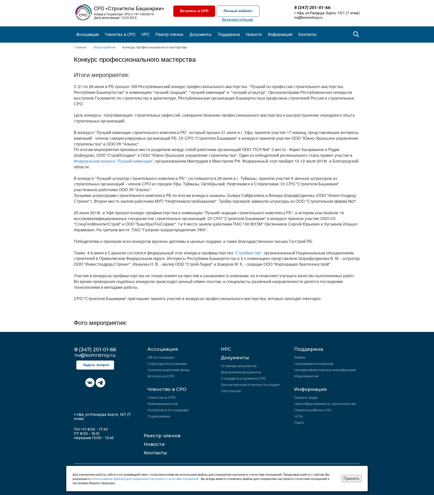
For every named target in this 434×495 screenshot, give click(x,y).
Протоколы (231, 391)
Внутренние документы (241, 372)
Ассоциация (162, 349)
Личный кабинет (238, 11)
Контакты (307, 34)
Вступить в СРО (194, 11)
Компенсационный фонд (168, 370)
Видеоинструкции (237, 19)
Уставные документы (238, 366)
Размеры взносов (162, 404)
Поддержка (308, 349)
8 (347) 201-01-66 (312, 7)
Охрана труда (306, 397)
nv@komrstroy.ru (308, 17)
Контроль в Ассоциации (168, 410)
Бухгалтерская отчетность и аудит (250, 385)
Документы (235, 358)
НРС (145, 34)
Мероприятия (306, 376)
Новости (154, 444)
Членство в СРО (166, 389)
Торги (299, 422)
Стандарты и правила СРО (243, 378)
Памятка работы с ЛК (312, 410)
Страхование (158, 416)
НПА (298, 416)
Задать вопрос (96, 365)
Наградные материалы (313, 364)
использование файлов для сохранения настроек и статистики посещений (145, 478)
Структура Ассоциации (167, 364)
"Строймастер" (248, 253)
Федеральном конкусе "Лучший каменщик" (113, 161)
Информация (310, 389)
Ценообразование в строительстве (325, 404)
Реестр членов (169, 34)
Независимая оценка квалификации (325, 370)
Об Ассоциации (160, 357)
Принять (351, 478)
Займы (299, 357)
